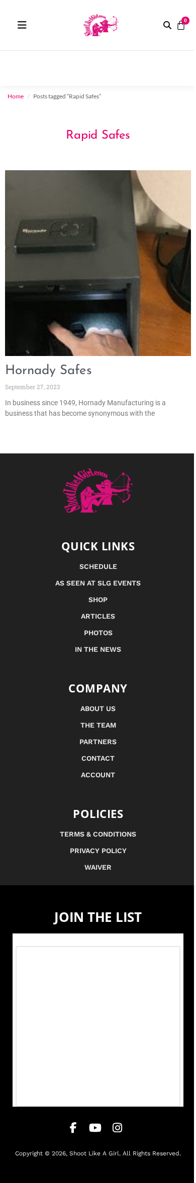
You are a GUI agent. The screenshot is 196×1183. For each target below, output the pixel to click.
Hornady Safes (48, 371)
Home (16, 96)
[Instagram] (118, 1128)
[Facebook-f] (73, 1128)
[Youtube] (95, 1128)
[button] (167, 25)
